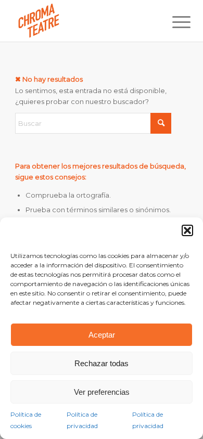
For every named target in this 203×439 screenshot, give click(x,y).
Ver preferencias (102, 392)
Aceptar (101, 334)
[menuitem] (173, 22)
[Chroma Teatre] (84, 21)
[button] (187, 230)
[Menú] (173, 22)
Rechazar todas (101, 363)
